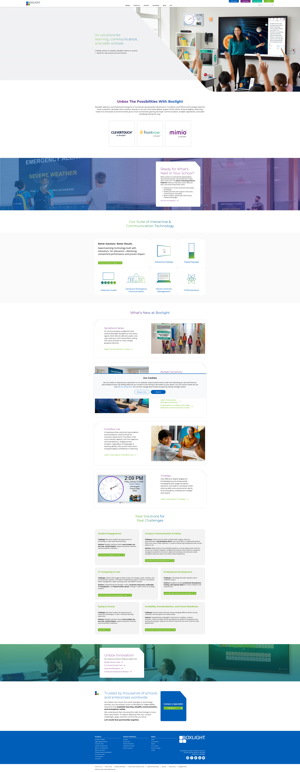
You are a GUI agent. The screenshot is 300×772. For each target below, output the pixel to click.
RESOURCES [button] (156, 5)
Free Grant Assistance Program (108, 263)
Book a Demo (234, 1)
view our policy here (124, 387)
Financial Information (128, 743)
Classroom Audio (99, 743)
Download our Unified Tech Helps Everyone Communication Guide (175, 406)
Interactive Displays (100, 739)
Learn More (102, 630)
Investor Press (126, 741)
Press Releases (155, 741)
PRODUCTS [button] (137, 5)
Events (153, 739)
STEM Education (99, 756)
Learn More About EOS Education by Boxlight (178, 593)
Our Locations (154, 746)
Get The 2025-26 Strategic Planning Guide (158, 630)
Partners (269, 1)
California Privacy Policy (153, 766)
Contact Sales (245, 1)
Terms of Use (98, 766)
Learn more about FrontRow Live (118, 455)
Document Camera (100, 754)
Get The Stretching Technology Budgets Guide (113, 595)
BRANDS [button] (127, 5)
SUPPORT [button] (146, 5)
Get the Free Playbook (168, 201)
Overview (125, 739)
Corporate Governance (129, 746)
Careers (153, 750)
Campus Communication (101, 746)
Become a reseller (155, 748)
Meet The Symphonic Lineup (117, 349)
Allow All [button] (158, 392)
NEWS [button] (164, 5)
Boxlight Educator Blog (112, 662)
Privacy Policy (172, 766)
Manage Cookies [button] (142, 392)
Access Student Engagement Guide (109, 555)
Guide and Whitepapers (112, 668)
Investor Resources (128, 748)
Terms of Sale (108, 766)
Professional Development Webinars (116, 672)
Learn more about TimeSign (173, 499)
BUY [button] (171, 5)
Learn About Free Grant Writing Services (158, 560)
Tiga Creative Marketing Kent (108, 769)
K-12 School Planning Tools (113, 665)
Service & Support (257, 1)
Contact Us (171, 708)
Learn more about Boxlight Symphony (169, 401)
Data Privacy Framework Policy (136, 766)
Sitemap (164, 766)
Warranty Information (120, 766)
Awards (153, 743)
